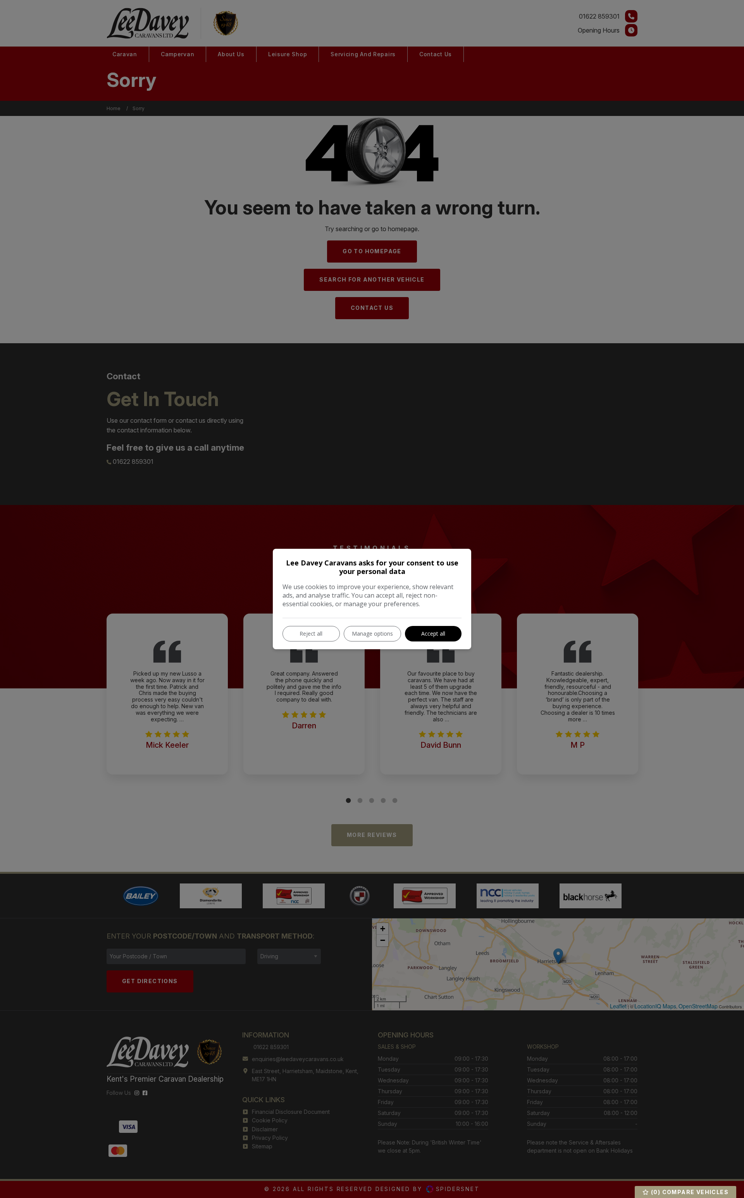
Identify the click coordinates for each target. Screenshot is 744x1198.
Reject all (311, 633)
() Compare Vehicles (688, 1192)
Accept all (433, 633)
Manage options (372, 633)
